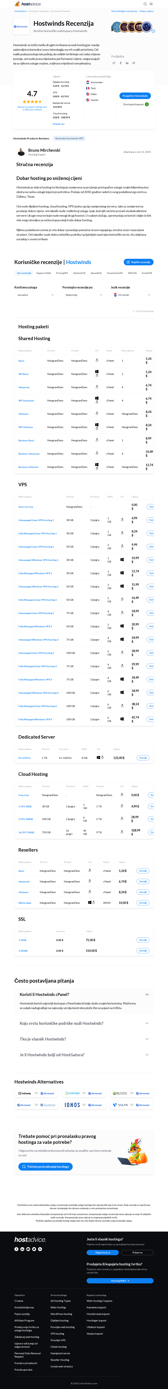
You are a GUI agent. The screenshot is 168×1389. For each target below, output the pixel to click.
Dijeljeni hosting (60, 1320)
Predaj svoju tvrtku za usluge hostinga (26, 1328)
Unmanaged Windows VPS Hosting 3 (38, 639)
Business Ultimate (28, 467)
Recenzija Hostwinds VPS (69, 138)
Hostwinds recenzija (63, 23)
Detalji (153, 506)
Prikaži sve (58, 124)
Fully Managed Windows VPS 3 (35, 679)
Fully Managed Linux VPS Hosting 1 (38, 533)
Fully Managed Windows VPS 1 (35, 573)
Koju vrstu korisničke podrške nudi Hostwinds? (62, 1023)
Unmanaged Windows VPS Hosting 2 (38, 586)
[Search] (145, 4)
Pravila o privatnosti (25, 1363)
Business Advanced (29, 453)
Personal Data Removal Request (27, 1355)
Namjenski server (60, 1353)
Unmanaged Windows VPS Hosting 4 (38, 693)
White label (25, 903)
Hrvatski (123, 294)
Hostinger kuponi (96, 1320)
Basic (21, 360)
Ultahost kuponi (96, 1326)
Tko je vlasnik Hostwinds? (43, 1039)
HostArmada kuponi (98, 1313)
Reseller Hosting (60, 1359)
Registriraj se (102, 1252)
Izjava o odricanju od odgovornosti (26, 1345)
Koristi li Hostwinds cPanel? (44, 994)
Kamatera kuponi (96, 1307)
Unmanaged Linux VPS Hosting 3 (36, 613)
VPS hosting (57, 1333)
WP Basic (24, 374)
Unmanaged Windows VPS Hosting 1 (38, 560)
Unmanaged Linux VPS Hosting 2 (36, 546)
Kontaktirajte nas (24, 1307)
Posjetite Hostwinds (135, 95)
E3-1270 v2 (24, 758)
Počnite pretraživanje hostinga (48, 1166)
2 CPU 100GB (26, 819)
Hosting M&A (118, 1280)
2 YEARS (23, 951)
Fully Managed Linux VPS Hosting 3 (38, 666)
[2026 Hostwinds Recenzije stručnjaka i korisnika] (114, 63)
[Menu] (151, 4)
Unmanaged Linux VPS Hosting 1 (36, 520)
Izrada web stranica (62, 1366)
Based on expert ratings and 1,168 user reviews (32, 108)
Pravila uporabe (23, 1369)
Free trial (24, 795)
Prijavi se (137, 1252)
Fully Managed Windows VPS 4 (35, 719)
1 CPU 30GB (25, 806)
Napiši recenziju (140, 262)
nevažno (23, 294)
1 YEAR (22, 940)
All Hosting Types (61, 1300)
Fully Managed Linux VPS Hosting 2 (38, 600)
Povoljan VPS (58, 1340)
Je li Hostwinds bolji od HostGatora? (52, 1054)
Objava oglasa (146, 11)
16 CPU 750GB (26, 832)
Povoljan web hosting (63, 1326)
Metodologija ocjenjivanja (124, 11)
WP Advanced (26, 400)
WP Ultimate (26, 427)
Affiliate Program (24, 1320)
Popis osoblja (22, 1313)
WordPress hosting (61, 1313)
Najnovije (71, 294)
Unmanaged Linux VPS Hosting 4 (36, 653)
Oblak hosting (59, 1346)
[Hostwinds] (21, 26)
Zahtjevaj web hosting (26, 1336)
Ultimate (23, 414)
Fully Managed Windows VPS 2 (35, 626)
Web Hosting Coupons (99, 1300)
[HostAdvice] (27, 4)
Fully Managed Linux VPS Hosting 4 (38, 706)
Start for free (26, 507)
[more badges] (153, 31)
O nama (18, 1300)
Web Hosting (58, 1307)
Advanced (24, 387)
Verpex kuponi (95, 1333)
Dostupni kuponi (135, 104)
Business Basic (26, 440)
